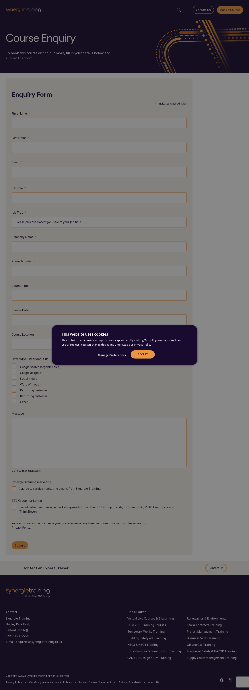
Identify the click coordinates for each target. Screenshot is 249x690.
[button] (112, 355)
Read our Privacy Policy (136, 344)
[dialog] (124, 345)
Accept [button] (143, 354)
